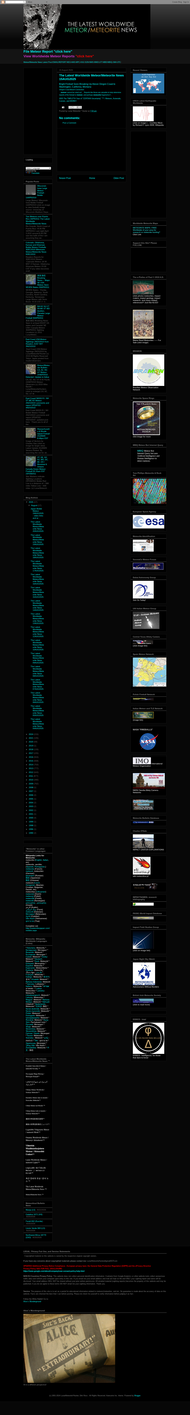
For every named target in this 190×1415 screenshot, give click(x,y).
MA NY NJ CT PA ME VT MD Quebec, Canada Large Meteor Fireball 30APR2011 (38, 312)
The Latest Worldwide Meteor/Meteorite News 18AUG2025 (37, 553)
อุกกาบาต (30, 921)
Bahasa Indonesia (34, 982)
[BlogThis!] (72, 107)
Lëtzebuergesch (33, 995)
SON (87, 62)
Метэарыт (30, 914)
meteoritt (30, 900)
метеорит (30, 875)
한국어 (46, 977)
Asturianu (31, 948)
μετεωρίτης (30, 903)
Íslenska (30, 984)
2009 (31, 784)
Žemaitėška (31, 1047)
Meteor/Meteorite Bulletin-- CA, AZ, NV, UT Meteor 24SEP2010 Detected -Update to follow (38, 371)
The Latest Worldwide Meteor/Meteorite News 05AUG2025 (37, 710)
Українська (30, 1043)
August (34, 505)
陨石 (28, 880)
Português (30, 1015)
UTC (119, 62)
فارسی (39, 972)
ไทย (36, 1040)
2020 (31, 742)
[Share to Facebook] (77, 107)
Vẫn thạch (30, 918)
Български (30, 954)
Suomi (30, 1035)
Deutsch (38, 959)
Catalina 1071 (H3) (34, 1214)
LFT (100, 62)
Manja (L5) (30, 1210)
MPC (78, 62)
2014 (31, 764)
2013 (31, 768)
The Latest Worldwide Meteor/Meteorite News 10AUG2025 (37, 645)
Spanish (30, 867)
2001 (31, 814)
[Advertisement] (91, 149)
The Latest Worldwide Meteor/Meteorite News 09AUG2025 (37, 658)
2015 (31, 761)
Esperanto (30, 968)
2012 (31, 772)
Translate (35, 173)
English (38, 860)
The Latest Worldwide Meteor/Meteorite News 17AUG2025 (37, 566)
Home (92, 178)
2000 (31, 818)
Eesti (37, 961)
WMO (96, 62)
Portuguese (40, 867)
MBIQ (110, 62)
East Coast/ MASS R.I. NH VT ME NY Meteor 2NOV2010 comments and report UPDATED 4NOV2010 (37, 403)
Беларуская (31, 950)
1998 (31, 825)
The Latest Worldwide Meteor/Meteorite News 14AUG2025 (37, 605)
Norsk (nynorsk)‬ (33, 1011)
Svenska (29, 1038)
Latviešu (40, 991)
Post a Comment (69, 123)
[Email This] (69, 107)
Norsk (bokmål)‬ (32, 1009)
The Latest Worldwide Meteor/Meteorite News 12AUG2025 (37, 631)
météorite (30, 869)
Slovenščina (31, 1031)
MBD (105, 62)
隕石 (28, 878)
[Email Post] (63, 107)
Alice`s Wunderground (32, 1301)
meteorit (29, 871)
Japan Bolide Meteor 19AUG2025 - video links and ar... (37, 513)
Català (28, 957)
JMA (115, 62)
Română (29, 1020)
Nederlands (40, 1004)
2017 (31, 753)
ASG (82, 62)
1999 (31, 822)
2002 (31, 810)
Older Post (118, 178)
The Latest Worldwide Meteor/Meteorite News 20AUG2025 (37, 526)
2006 (31, 795)
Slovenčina (30, 1029)
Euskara (29, 970)
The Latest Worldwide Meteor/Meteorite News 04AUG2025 (37, 723)
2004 (31, 802)
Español (29, 965)
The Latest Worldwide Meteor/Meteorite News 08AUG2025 (37, 671)
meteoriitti (30, 898)
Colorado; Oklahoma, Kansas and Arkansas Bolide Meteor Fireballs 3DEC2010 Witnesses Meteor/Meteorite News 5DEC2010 (36, 248)
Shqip (28, 1026)
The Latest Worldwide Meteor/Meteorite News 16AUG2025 (37, 579)
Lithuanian (40, 892)
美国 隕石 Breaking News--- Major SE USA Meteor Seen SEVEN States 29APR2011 (38, 281)
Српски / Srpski (32, 1033)
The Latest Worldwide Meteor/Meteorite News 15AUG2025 (37, 592)
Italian (45, 860)
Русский (29, 1024)
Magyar (29, 999)
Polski (28, 1013)
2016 (31, 757)
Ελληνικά (30, 963)
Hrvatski (35, 979)
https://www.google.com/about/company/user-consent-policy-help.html (54, 1271)
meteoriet (30, 894)
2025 (31, 502)
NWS (91, 62)
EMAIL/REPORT (59, 62)
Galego (29, 977)
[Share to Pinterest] (80, 107)
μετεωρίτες (41, 903)
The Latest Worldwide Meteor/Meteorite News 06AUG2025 (37, 697)
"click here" (63, 51)
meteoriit (29, 912)
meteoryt (30, 896)
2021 (31, 738)
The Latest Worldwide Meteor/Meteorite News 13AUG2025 (37, 618)
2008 (31, 787)
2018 (31, 749)
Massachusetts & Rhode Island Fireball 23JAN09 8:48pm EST (43, 433)
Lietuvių (29, 997)
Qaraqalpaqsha (32, 1018)
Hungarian (30, 885)
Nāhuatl (45, 1002)
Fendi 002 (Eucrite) (34, 1221)
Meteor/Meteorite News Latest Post (38, 62)
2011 (31, 776)
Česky (44, 957)
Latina (38, 988)
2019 (31, 746)
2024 (31, 734)
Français (29, 974)
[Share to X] (75, 107)
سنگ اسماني (31, 909)
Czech (37, 883)
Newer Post (65, 178)
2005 (31, 799)
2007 (31, 791)
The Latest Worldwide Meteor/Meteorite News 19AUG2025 (37, 539)
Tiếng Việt (30, 1045)
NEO (69, 62)
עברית (46, 986)
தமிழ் (46, 1038)
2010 (31, 780)
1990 (31, 833)
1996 (31, 829)
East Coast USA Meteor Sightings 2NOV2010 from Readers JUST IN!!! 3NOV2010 (37, 342)
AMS (73, 62)
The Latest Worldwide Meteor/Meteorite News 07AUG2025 (37, 684)
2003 (31, 806)
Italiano (29, 986)
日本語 (39, 1006)
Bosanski (30, 952)
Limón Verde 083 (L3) (35, 1228)
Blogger (137, 1396)
